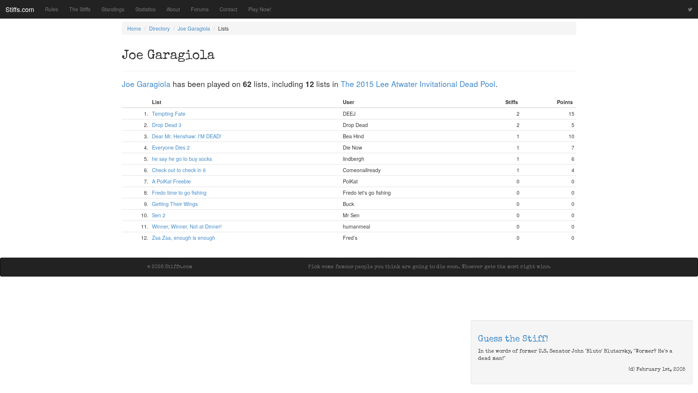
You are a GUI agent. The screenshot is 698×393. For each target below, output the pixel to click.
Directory (159, 28)
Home (134, 28)
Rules (51, 9)
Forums (200, 9)
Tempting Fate (168, 113)
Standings (112, 9)
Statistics (145, 9)
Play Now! (259, 9)
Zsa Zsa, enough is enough (183, 237)
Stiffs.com (19, 9)
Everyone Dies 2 (171, 147)
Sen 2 (158, 215)
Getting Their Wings (175, 203)
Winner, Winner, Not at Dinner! (187, 226)
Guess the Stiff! (513, 339)
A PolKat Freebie (171, 181)
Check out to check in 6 (179, 170)
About (173, 9)
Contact (228, 9)
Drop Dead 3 (166, 124)
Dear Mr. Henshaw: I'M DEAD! (186, 136)
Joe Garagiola (194, 28)
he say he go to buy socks (182, 158)
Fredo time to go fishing (179, 192)
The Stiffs (80, 9)
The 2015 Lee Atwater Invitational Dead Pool (418, 83)
